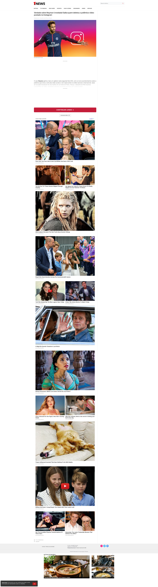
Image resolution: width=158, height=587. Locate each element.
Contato (43, 546)
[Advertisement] (65, 70)
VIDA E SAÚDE (52, 8)
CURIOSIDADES (76, 8)
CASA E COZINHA (67, 8)
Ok (34, 583)
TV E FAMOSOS (43, 8)
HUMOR (83, 8)
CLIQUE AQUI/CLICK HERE (81, 547)
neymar (37, 541)
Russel (50, 18)
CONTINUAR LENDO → (65, 110)
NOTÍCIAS (36, 8)
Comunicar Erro (64, 115)
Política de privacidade (50, 546)
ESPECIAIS (89, 8)
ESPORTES (59, 8)
